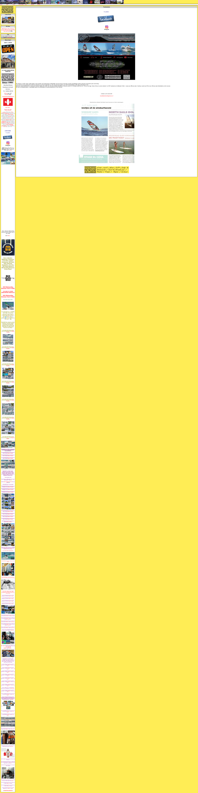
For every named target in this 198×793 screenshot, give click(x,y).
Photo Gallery (21, 4)
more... (10, 648)
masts (11, 109)
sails (8, 109)
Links (26, 4)
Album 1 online (10, 458)
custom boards (10, 114)
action (10, 150)
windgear (12, 125)
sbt (4, 119)
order (7, 94)
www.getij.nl (10, 37)
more (12, 780)
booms (6, 110)
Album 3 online (10, 453)
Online (5, 93)
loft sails (9, 116)
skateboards (4, 121)
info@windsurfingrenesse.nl (8, 96)
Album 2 (9, 489)
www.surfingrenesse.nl (8, 481)
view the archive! (8, 790)
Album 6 (11, 615)
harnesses (9, 110)
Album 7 (9, 668)
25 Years (3, 645)
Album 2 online (10, 455)
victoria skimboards (9, 124)
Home (1, 4)
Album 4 (7, 618)
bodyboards (7, 113)
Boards (5, 109)
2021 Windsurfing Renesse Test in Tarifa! (8, 296)
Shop (7, 4)
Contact (38, 4)
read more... (9, 619)
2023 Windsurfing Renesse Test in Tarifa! (8, 287)
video (11, 548)
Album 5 (8, 511)
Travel (13, 4)
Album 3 (8, 516)
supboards (4, 122)
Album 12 (8, 783)
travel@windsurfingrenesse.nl (106, 95)
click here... (8, 107)
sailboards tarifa (9, 119)
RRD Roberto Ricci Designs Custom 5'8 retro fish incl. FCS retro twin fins (8, 30)
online (8, 332)
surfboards (8, 122)
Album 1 (13, 437)
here (9, 235)
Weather (32, 4)
